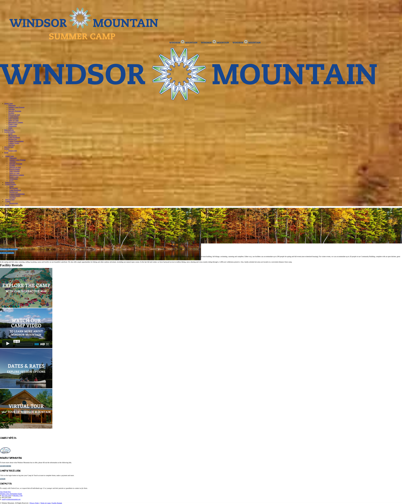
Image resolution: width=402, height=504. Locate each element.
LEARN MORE (5, 466)
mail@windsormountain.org (11, 499)
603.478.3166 (6, 495)
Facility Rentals (57, 503)
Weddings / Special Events (9, 249)
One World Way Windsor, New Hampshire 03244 (11, 493)
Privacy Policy (34, 503)
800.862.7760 (17, 495)
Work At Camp (46, 503)
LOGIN (2, 479)
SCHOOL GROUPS (7, 253)
